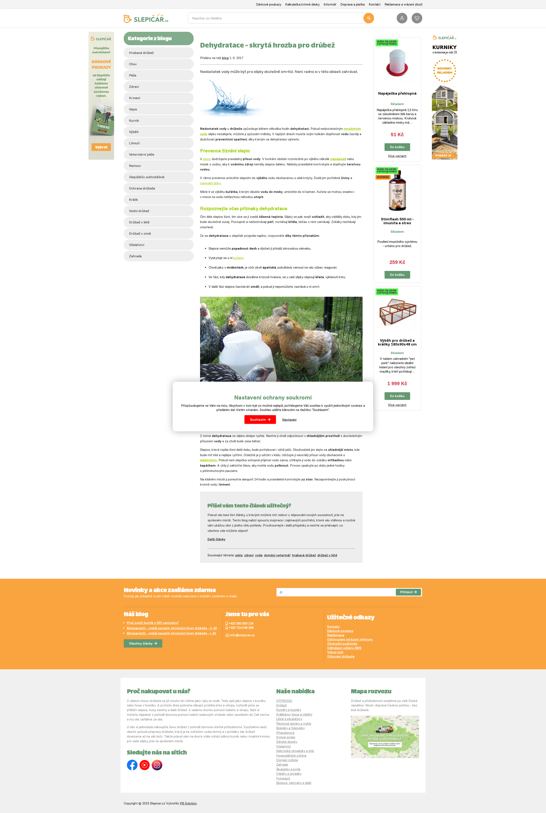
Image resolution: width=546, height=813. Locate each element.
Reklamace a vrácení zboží (403, 4)
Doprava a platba (352, 4)
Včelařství (283, 746)
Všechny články (140, 643)
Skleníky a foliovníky (290, 728)
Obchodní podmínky (342, 644)
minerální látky (210, 183)
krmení (134, 98)
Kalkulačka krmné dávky (302, 4)
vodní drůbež (139, 211)
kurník (134, 120)
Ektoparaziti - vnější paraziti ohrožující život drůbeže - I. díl (171, 633)
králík (133, 199)
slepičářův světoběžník (147, 177)
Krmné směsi (285, 737)
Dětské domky (286, 742)
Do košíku (397, 147)
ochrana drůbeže (142, 188)
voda (259, 555)
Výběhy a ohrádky (288, 774)
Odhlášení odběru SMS (344, 648)
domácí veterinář (277, 555)
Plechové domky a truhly (293, 724)
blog (225, 58)
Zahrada (135, 256)
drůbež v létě (139, 222)
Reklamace (335, 635)
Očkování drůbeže (340, 656)
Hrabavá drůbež (141, 53)
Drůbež (281, 705)
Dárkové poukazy (268, 4)
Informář (330, 4)
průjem (238, 258)
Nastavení (289, 419)
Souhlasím (258, 419)
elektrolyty (208, 460)
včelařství (136, 245)
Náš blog (136, 614)
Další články (216, 539)
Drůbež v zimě (140, 233)
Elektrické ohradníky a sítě (295, 751)
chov (133, 64)
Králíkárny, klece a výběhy (294, 714)
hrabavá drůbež (304, 555)
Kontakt (374, 4)
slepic (207, 159)
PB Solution (188, 803)
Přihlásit (406, 592)
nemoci (135, 165)
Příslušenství (285, 733)
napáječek (338, 159)
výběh (134, 132)
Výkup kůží (335, 652)
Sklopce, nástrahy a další (293, 783)
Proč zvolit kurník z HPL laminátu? (153, 623)
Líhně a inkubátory (289, 719)
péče (132, 75)
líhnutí (134, 143)
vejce (133, 109)
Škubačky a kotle (288, 769)
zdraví (134, 86)
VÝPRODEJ (284, 701)
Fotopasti (283, 778)
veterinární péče (141, 154)
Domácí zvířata (287, 760)
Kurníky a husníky (288, 710)
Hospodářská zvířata (291, 756)
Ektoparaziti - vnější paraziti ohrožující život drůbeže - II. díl (172, 628)
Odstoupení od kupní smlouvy (350, 639)
